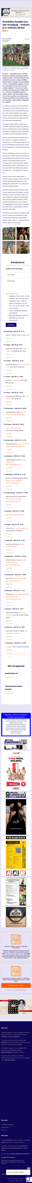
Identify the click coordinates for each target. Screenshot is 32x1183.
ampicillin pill (17, 380)
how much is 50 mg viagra (14, 499)
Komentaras (11, 281)
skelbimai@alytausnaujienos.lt (14, 953)
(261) (6, 31)
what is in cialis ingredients (14, 480)
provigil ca (9, 647)
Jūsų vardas (11, 274)
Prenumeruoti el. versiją (16, 985)
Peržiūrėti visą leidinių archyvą (15, 990)
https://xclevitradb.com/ (18, 446)
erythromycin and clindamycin (15, 515)
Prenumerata (5, 1127)
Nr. (27, 39)
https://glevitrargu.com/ (17, 414)
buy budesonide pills (21, 528)
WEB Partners (19, 1181)
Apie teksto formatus (12, 294)
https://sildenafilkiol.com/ (13, 465)
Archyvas (3, 1130)
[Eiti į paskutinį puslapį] (9, 657)
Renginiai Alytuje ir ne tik (11, 673)
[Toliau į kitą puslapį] (27, 654)
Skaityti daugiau (9, 677)
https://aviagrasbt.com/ (13, 501)
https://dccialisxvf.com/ (13, 483)
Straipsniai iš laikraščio (7, 1124)
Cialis (27, 335)
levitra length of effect (20, 578)
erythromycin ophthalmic (13, 428)
